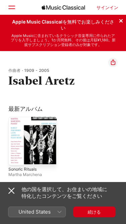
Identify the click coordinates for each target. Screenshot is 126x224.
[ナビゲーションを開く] (11, 7)
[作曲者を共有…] (113, 62)
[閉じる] (121, 20)
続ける (94, 212)
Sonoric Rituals (22, 169)
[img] (63, 7)
